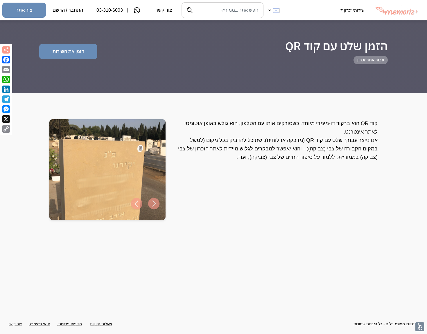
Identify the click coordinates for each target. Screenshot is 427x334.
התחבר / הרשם (68, 10)
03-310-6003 (109, 10)
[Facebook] (6, 60)
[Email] (6, 69)
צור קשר (163, 10)
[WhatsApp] (6, 79)
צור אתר (24, 10)
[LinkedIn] (6, 89)
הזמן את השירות (68, 51)
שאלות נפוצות (101, 324)
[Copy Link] (6, 129)
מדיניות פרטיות (69, 324)
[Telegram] (6, 99)
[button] (351, 6)
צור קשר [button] (15, 324)
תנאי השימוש (39, 324)
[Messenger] (6, 109)
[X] (6, 119)
